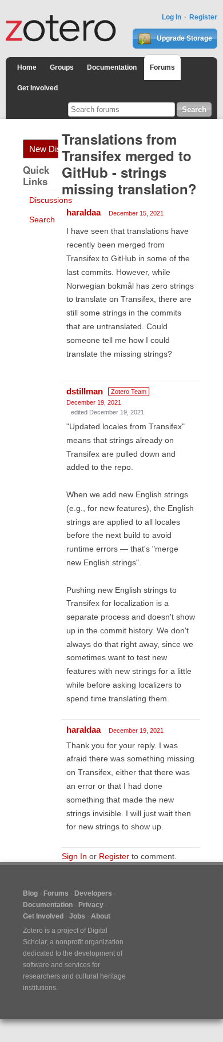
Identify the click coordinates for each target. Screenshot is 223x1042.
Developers (93, 893)
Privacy (90, 905)
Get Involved (37, 88)
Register (203, 17)
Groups (62, 67)
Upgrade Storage (183, 38)
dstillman (84, 391)
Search (42, 219)
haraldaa (83, 212)
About (100, 916)
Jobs (77, 916)
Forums (162, 67)
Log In (171, 17)
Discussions (50, 200)
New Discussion (43, 149)
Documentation (112, 67)
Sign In (74, 856)
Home (27, 67)
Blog (30, 893)
